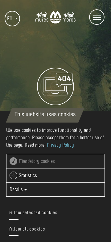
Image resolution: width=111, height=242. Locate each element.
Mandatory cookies (37, 161)
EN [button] (10, 18)
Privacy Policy (60, 145)
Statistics (28, 175)
